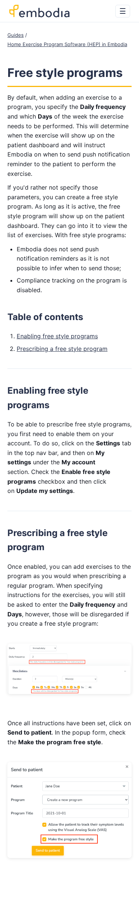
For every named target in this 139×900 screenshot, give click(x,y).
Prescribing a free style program (62, 348)
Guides (15, 35)
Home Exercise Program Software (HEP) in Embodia (67, 44)
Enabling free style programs (57, 336)
